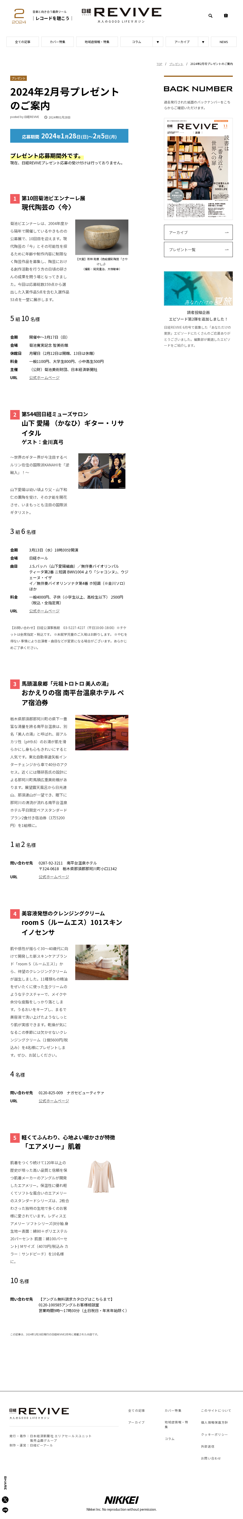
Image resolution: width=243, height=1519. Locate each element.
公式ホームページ (44, 377)
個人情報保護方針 (214, 1422)
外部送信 (208, 1446)
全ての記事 (22, 41)
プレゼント (176, 64)
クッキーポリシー (214, 1434)
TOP (159, 64)
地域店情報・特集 (97, 41)
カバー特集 (57, 41)
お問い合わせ (211, 1458)
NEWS (224, 41)
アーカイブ (182, 41)
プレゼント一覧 (182, 249)
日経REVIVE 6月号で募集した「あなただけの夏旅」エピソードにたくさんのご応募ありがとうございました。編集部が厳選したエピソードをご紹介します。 (197, 328)
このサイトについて (216, 1410)
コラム (136, 41)
